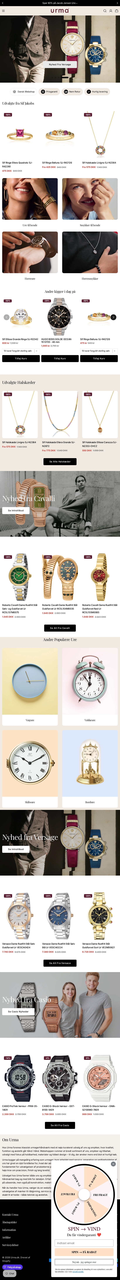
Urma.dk (15, 1257)
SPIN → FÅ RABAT (84, 1252)
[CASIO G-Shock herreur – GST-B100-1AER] (60, 1078)
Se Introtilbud (16, 510)
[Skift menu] (3, 11)
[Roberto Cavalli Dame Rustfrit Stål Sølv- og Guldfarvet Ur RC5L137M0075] (20, 577)
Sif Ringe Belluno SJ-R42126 (57, 162)
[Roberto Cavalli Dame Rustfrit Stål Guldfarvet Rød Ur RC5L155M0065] (100, 577)
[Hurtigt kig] (33, 117)
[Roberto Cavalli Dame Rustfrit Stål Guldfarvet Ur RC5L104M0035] (60, 577)
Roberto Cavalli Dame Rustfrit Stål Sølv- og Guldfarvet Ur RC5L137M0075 (19, 609)
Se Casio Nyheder (18, 1011)
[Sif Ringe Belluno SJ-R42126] (60, 135)
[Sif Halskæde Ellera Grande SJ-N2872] (60, 414)
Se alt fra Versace (60, 963)
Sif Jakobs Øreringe (60, 64)
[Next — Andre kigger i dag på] (113, 317)
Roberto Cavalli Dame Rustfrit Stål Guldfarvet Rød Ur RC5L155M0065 (99, 609)
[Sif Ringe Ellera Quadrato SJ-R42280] (20, 135)
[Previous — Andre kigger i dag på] (7, 317)
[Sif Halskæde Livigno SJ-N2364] (100, 135)
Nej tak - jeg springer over (84, 1262)
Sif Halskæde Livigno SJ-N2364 (99, 162)
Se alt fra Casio (60, 1125)
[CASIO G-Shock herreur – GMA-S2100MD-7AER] (100, 1078)
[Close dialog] (113, 1164)
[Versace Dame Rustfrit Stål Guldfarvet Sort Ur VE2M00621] (100, 916)
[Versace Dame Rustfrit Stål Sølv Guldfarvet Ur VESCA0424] (20, 916)
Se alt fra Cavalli (60, 628)
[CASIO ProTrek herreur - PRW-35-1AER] (20, 1078)
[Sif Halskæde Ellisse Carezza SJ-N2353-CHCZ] (100, 414)
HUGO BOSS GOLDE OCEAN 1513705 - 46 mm (56, 340)
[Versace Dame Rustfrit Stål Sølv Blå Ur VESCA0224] (60, 916)
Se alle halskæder (60, 461)
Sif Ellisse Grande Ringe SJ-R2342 (20, 339)
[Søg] (105, 11)
